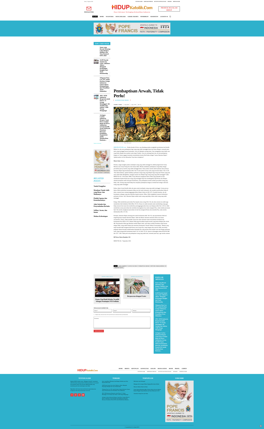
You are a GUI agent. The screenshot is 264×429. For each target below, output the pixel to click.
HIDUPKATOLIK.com (120, 147)
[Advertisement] (142, 51)
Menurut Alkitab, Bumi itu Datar (141, 386)
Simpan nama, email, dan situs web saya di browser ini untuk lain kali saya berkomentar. (111, 314)
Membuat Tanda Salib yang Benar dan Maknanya (101, 192)
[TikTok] (79, 394)
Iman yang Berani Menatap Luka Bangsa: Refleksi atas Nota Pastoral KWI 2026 (105, 51)
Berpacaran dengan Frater (136, 296)
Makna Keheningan (101, 216)
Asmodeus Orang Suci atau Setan (141, 393)
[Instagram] (75, 394)
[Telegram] (169, 104)
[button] (170, 16)
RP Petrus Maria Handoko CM (158, 266)
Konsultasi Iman (122, 100)
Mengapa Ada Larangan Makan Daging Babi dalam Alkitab (146, 384)
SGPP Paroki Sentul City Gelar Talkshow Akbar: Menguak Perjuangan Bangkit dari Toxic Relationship (105, 66)
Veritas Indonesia (97, 143)
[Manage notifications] (261, 426)
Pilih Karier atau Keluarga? (139, 381)
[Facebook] (159, 104)
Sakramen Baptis (118, 267)
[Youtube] (83, 394)
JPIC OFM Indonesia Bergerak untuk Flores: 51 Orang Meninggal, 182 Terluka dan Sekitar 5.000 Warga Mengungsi (105, 103)
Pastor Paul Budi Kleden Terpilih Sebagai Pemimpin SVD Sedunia (107, 300)
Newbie (120, 104)
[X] (162, 104)
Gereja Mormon (122, 266)
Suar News (156, 354)
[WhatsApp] (165, 104)
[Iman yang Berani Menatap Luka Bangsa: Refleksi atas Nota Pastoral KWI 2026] (96, 48)
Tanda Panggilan (100, 186)
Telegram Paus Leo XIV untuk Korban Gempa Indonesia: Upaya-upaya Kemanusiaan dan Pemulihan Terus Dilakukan (105, 84)
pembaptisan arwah (144, 266)
